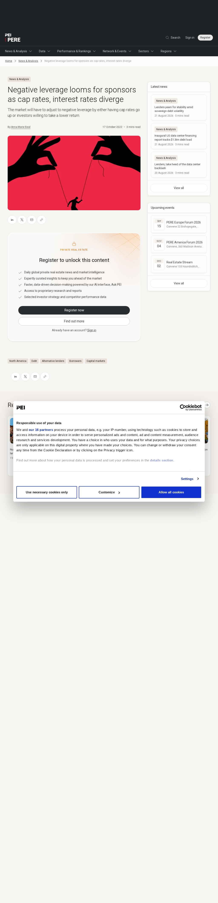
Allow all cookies (171, 492)
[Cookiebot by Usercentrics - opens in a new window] (183, 407)
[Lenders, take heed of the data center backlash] (179, 164)
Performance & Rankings (74, 51)
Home (8, 60)
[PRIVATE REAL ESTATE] (12, 38)
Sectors (143, 51)
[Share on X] (21, 219)
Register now (74, 310)
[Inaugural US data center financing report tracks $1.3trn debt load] (179, 136)
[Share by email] (31, 219)
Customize (107, 492)
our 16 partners (41, 430)
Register (205, 37)
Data (42, 51)
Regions (166, 51)
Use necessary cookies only (47, 492)
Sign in (189, 37)
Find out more (74, 321)
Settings (187, 479)
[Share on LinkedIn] (12, 219)
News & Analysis (16, 51)
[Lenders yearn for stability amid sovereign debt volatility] (179, 107)
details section (161, 460)
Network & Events (114, 51)
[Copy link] (41, 219)
